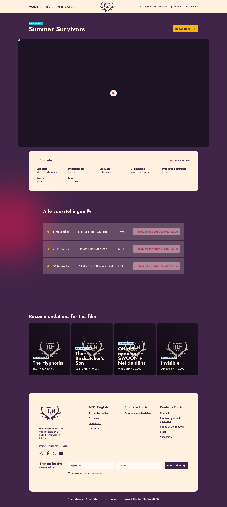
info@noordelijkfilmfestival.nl (53, 445)
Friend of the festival (172, 426)
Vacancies (166, 437)
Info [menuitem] (48, 6)
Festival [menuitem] (33, 6)
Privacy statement (76, 499)
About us (94, 418)
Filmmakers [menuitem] (65, 6)
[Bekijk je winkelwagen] (187, 7)
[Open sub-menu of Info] (52, 7)
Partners (94, 428)
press (163, 431)
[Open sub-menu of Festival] (40, 7)
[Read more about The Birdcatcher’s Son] (92, 349)
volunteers (95, 423)
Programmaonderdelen (137, 413)
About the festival (99, 413)
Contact (164, 413)
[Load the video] (113, 93)
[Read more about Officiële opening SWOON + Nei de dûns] (135, 349)
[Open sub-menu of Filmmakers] (73, 7)
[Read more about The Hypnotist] (49, 349)
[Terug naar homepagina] (107, 7)
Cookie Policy (92, 499)
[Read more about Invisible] (177, 349)
